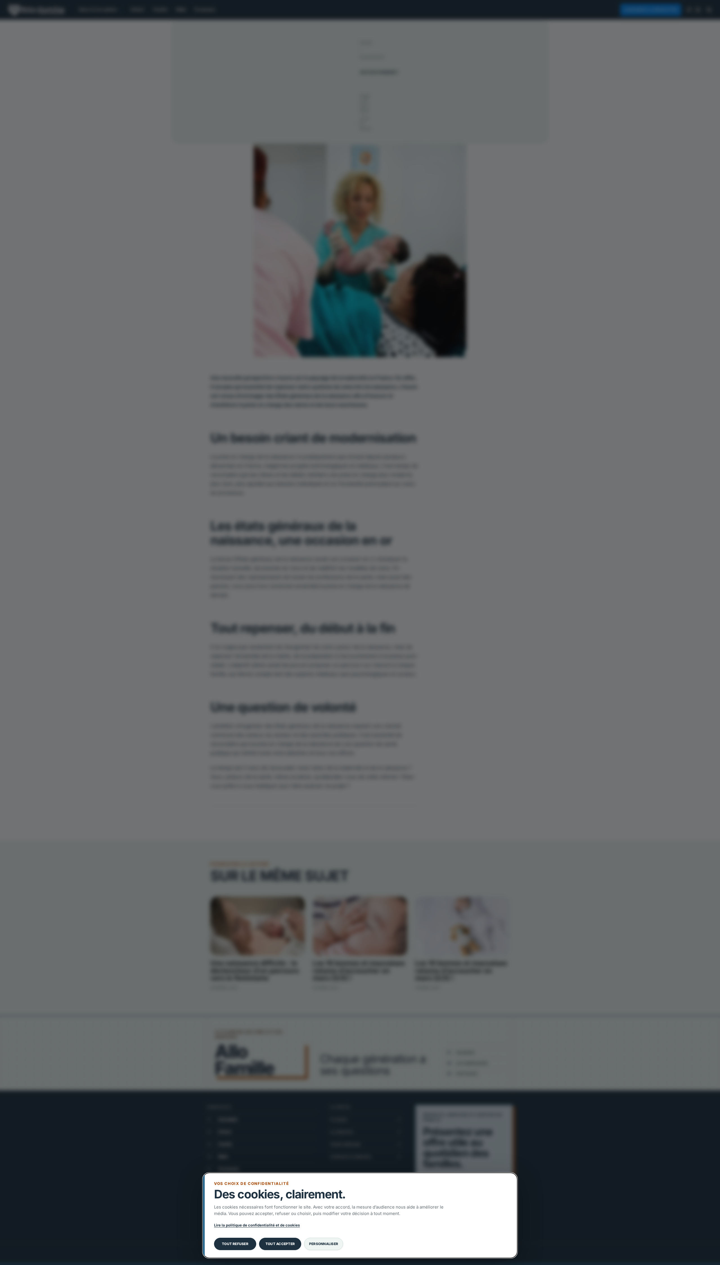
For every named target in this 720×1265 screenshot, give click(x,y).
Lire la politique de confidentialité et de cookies (257, 1225)
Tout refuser (235, 1244)
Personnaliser (323, 1244)
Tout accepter (280, 1244)
